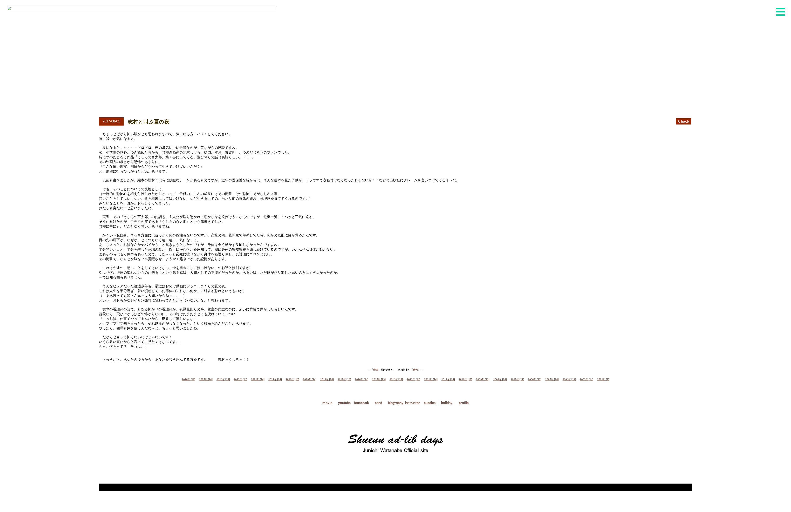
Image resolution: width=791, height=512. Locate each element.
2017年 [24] (344, 379)
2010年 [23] (465, 379)
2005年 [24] (552, 379)
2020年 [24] (292, 379)
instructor (412, 402)
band (378, 402)
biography (395, 402)
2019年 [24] (309, 379)
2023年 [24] (240, 379)
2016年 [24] (361, 379)
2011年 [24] (448, 379)
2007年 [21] (517, 379)
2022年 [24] (257, 379)
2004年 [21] (569, 379)
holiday (446, 402)
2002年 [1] (603, 379)
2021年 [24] (275, 379)
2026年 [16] (188, 379)
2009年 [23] (482, 379)
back (684, 121)
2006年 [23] (534, 379)
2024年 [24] (223, 379)
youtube (344, 402)
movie (327, 402)
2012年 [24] (431, 379)
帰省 (375, 369)
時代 (415, 369)
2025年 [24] (206, 379)
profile (464, 402)
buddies (430, 402)
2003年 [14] (586, 379)
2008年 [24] (500, 379)
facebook (361, 402)
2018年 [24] (327, 379)
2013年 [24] (413, 379)
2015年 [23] (379, 379)
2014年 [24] (396, 379)
